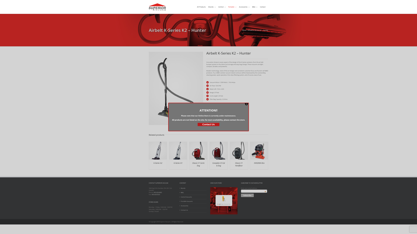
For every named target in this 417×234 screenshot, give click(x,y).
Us (208, 124)
